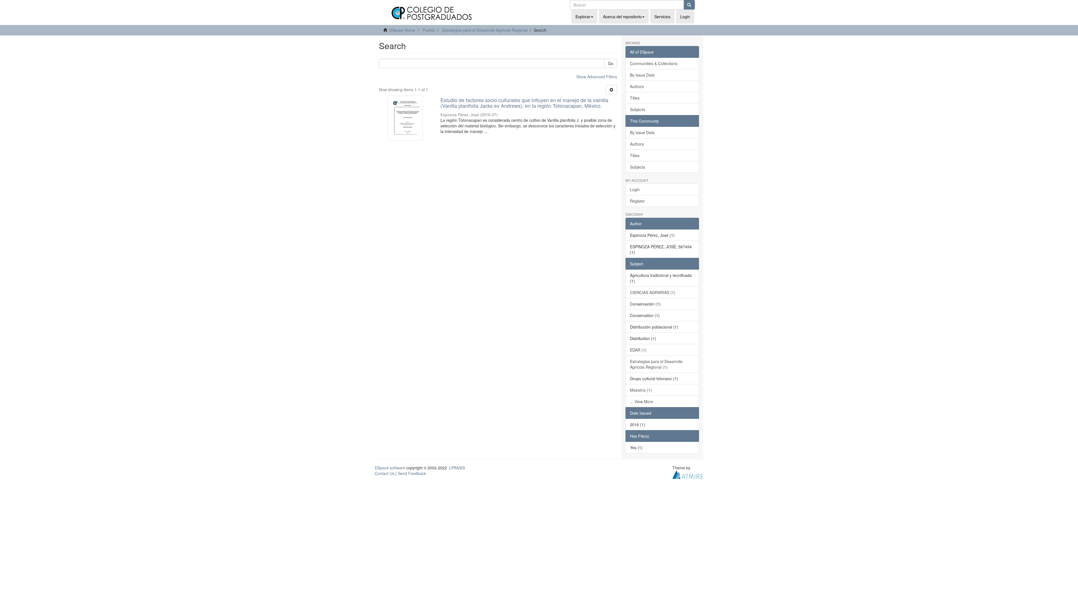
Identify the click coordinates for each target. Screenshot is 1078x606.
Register (637, 201)
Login (635, 189)
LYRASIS (457, 467)
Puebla (428, 30)
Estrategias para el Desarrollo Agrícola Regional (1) (656, 364)
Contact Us (384, 473)
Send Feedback (412, 473)
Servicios (662, 16)
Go (610, 63)
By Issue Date (642, 75)
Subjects (637, 109)
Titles (635, 98)
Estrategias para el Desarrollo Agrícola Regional (484, 30)
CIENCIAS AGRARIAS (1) (652, 292)
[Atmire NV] (687, 474)
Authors (637, 86)
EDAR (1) (638, 350)
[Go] (689, 5)
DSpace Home (402, 30)
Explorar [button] (582, 16)
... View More (641, 401)
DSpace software (390, 467)
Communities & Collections (653, 63)
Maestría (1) (641, 390)
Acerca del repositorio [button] (622, 16)
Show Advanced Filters (596, 76)
